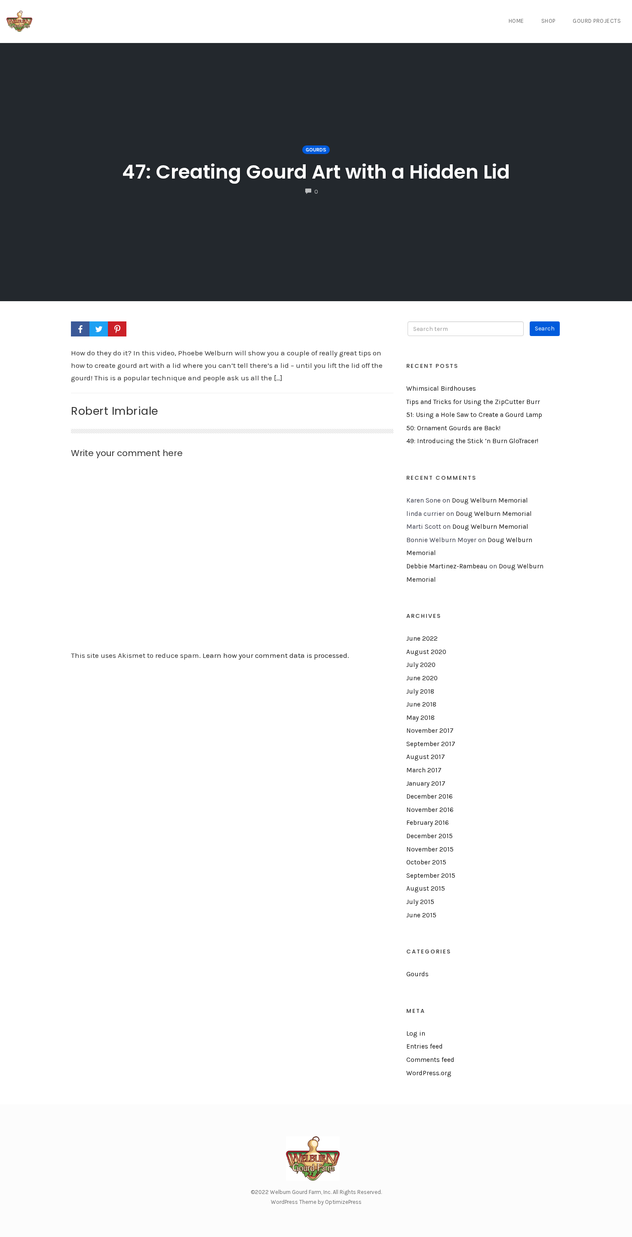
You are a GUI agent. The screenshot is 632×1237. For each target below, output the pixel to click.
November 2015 (430, 849)
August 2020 (426, 652)
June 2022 (422, 638)
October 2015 (426, 862)
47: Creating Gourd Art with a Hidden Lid (316, 171)
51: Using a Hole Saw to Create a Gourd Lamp (474, 415)
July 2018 (420, 691)
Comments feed (430, 1060)
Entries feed (424, 1046)
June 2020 (422, 678)
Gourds (316, 150)
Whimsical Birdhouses (441, 388)
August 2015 (425, 888)
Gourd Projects (597, 21)
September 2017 (430, 744)
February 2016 (427, 823)
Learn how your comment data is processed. (275, 655)
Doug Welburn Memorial (490, 500)
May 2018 (420, 718)
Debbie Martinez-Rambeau (447, 566)
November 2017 (430, 730)
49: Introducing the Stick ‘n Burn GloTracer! (472, 441)
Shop (548, 21)
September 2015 (430, 875)
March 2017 (424, 770)
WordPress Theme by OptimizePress (316, 1202)
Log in (415, 1033)
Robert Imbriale (114, 411)
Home (516, 21)
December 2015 (429, 836)
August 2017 (425, 757)
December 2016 (429, 796)
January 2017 (425, 783)
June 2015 (421, 915)
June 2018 (421, 704)
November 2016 (430, 810)
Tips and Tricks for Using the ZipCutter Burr (473, 402)
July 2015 (420, 902)
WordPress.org (428, 1073)
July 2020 (421, 665)
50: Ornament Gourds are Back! (453, 428)
